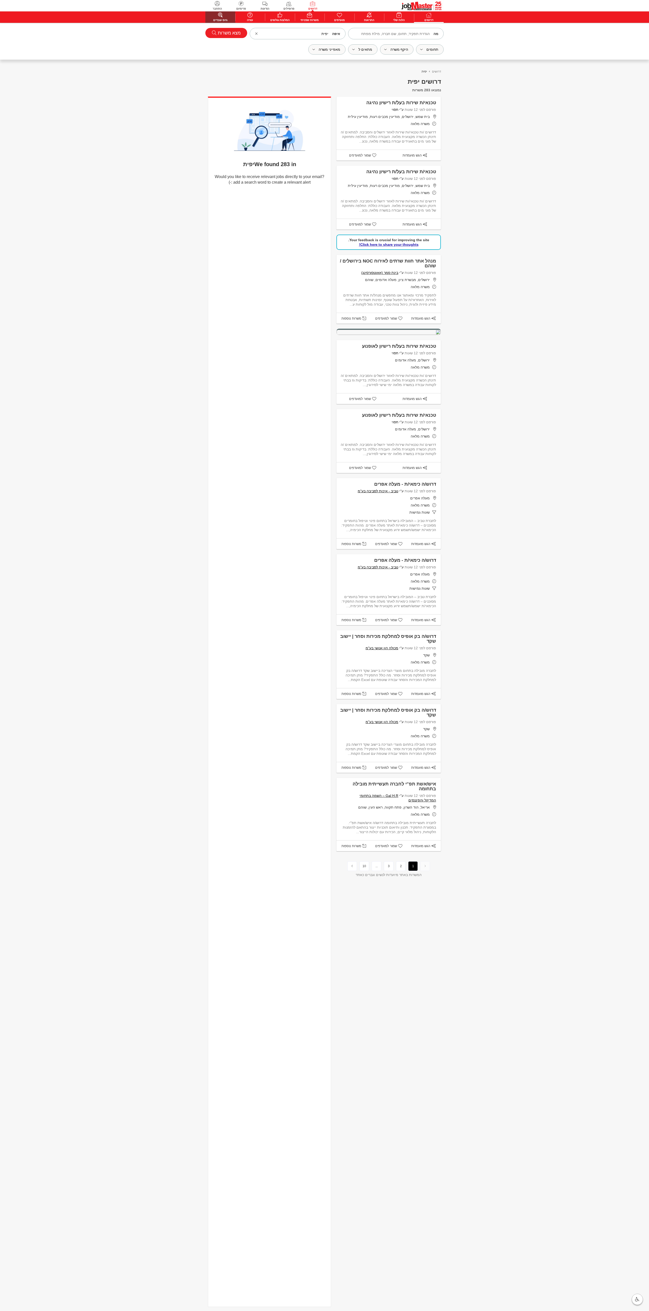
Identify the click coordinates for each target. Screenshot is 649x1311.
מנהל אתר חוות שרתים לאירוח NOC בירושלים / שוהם (388, 263)
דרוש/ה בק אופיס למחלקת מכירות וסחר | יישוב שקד (388, 639)
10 (364, 866)
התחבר (217, 8)
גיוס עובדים (220, 20)
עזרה (250, 20)
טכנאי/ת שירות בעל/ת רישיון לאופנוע (399, 346)
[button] (637, 1299)
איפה (336, 34)
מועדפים (339, 20)
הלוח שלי (399, 20)
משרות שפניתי (309, 20)
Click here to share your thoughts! (389, 244)
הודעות (265, 8)
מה (436, 34)
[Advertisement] (626, 115)
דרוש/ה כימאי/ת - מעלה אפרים (405, 484)
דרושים (312, 8)
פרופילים (288, 8)
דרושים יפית (424, 81)
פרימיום (241, 8)
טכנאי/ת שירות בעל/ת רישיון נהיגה (401, 102)
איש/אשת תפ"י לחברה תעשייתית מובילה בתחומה (394, 786)
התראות (369, 20)
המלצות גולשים (280, 20)
